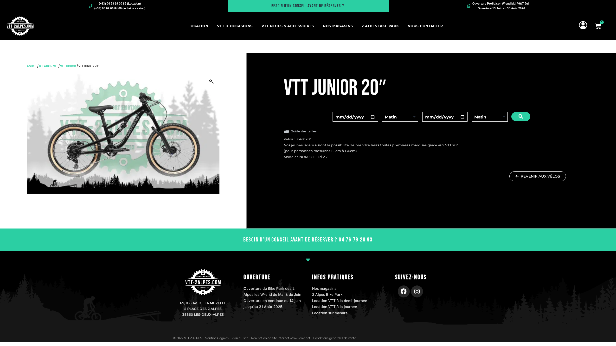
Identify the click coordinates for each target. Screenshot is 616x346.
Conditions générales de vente (334, 338)
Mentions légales (217, 338)
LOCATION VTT (48, 66)
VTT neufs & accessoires (288, 26)
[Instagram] (417, 291)
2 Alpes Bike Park (380, 26)
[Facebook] (404, 291)
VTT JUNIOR (68, 66)
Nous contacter (425, 26)
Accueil (32, 66)
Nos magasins (338, 26)
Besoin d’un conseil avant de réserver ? (307, 5)
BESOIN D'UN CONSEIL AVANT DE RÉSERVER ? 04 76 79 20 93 (308, 239)
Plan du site (239, 338)
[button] (211, 81)
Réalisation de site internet (270, 338)
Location (198, 26)
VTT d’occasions (235, 26)
